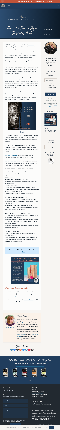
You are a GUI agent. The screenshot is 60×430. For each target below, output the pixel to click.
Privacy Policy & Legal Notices (39, 394)
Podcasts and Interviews (38, 391)
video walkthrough (29, 299)
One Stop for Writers (16, 296)
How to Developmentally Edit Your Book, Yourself (50, 130)
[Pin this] (29, 350)
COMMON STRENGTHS (11, 155)
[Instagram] (7, 390)
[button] (9, 6)
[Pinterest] (12, 390)
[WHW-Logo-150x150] (3, 6)
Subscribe (51, 94)
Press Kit (34, 389)
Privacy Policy (6, 421)
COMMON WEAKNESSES (11, 161)
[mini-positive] (54, 372)
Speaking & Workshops (37, 393)
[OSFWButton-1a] (51, 161)
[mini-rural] (44, 372)
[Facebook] (4, 390)
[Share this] (14, 350)
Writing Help (48, 34)
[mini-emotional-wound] (25, 372)
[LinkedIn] (9, 390)
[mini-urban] (35, 372)
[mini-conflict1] (6, 372)
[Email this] (11, 350)
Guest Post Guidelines (37, 396)
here (23, 252)
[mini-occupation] (15, 372)
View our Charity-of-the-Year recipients (41, 404)
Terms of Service (14, 421)
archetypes (31, 45)
